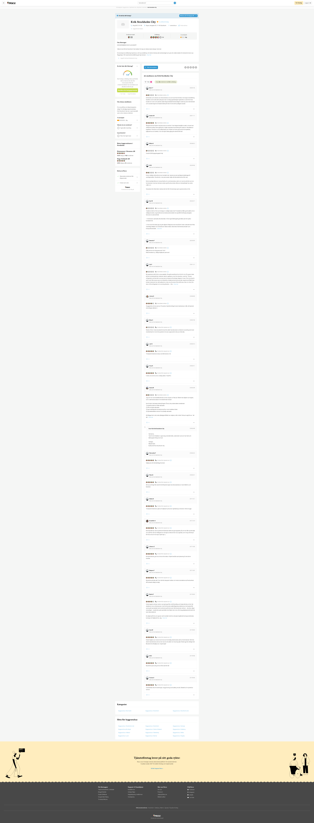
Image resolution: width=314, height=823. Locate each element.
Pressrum (160, 792)
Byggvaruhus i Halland (124, 732)
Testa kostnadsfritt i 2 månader (106, 789)
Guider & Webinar (102, 794)
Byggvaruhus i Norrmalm (124, 710)
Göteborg (157, 807)
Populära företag (173, 807)
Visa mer (149, 55)
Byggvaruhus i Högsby (179, 736)
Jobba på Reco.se (162, 794)
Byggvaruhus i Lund (123, 736)
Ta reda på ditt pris (103, 799)
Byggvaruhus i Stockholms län (181, 710)
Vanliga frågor (131, 792)
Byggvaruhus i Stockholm (152, 710)
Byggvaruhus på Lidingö (124, 729)
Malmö (162, 807)
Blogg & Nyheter (102, 792)
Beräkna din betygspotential (127, 90)
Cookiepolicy (131, 797)
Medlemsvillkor (161, 797)
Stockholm (151, 807)
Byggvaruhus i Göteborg (179, 729)
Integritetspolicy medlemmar (135, 794)
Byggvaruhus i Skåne (178, 732)
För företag (299, 3)
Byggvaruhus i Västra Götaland (154, 729)
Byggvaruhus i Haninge (179, 726)
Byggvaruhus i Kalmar (151, 736)
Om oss (160, 789)
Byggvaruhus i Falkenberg (152, 732)
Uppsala (166, 807)
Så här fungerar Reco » (157, 768)
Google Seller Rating (103, 797)
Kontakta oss (131, 789)
